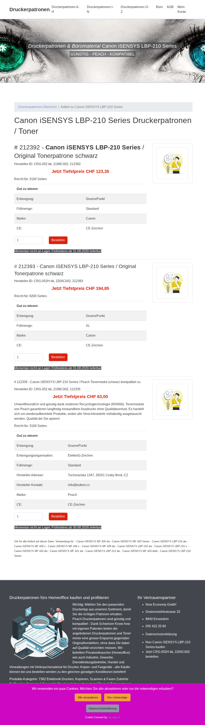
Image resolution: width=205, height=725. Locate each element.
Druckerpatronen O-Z (135, 9)
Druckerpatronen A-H (65, 9)
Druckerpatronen (29, 9)
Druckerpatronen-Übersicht (37, 107)
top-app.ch (114, 717)
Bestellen (58, 240)
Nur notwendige (117, 697)
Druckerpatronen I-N (100, 9)
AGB (170, 7)
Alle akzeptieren (88, 697)
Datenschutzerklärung (161, 634)
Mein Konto (182, 9)
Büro (159, 7)
